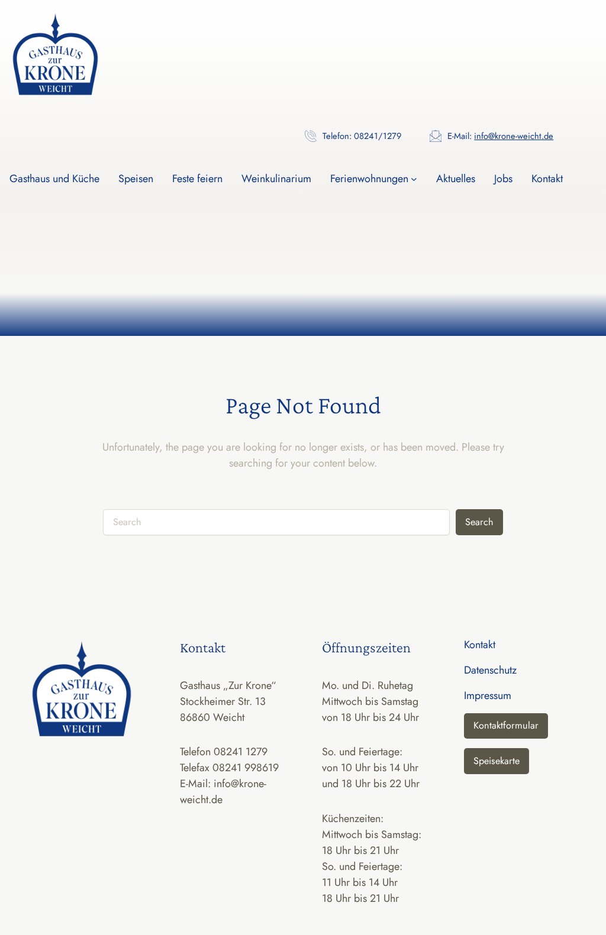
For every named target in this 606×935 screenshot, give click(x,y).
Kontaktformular (506, 725)
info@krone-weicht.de (513, 136)
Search (479, 522)
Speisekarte (496, 761)
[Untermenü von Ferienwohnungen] (414, 179)
